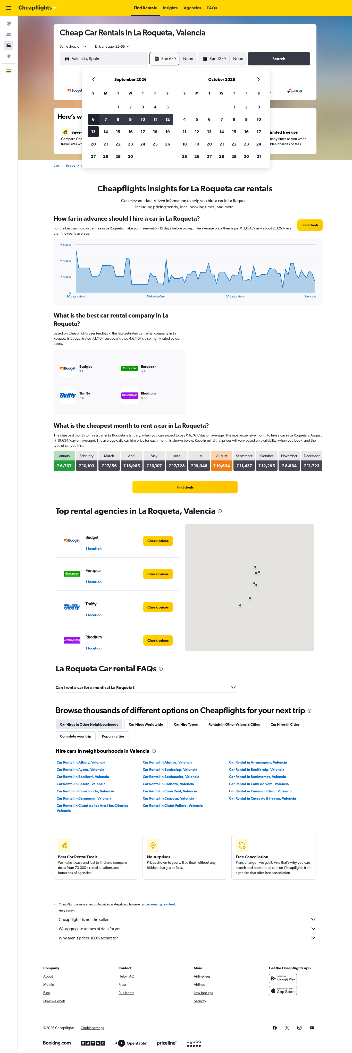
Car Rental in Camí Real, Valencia (170, 791)
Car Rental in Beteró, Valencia (81, 784)
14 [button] (106, 131)
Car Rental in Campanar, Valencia (84, 798)
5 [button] (167, 107)
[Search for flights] (8, 24)
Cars (57, 165)
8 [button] (118, 119)
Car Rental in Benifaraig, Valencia (256, 769)
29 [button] (118, 156)
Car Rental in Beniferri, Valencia (83, 777)
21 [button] (106, 144)
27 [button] (93, 156)
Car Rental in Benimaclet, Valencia (171, 777)
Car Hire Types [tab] (186, 724)
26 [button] (167, 144)
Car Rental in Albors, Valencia (81, 762)
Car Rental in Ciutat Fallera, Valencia (173, 805)
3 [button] (142, 107)
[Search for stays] (8, 34)
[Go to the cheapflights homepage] (38, 8)
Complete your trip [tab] (75, 736)
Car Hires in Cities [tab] (285, 724)
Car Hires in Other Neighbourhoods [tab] (89, 724)
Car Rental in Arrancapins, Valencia (258, 762)
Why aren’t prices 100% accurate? (88, 938)
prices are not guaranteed (158, 904)
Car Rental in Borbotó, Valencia (168, 784)
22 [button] (118, 144)
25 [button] (155, 144)
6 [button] (93, 119)
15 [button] (118, 131)
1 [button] (118, 107)
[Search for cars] (8, 45)
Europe (70, 165)
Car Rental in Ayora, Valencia (80, 769)
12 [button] (167, 119)
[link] (310, 225)
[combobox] (73, 46)
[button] (8, 8)
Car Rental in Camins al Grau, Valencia (260, 791)
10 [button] (143, 119)
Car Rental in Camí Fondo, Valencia (85, 791)
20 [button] (93, 144)
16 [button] (130, 131)
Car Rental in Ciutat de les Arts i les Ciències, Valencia (93, 808)
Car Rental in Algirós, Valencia (167, 762)
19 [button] (167, 131)
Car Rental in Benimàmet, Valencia (257, 777)
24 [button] (142, 144)
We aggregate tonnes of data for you (90, 928)
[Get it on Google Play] (283, 978)
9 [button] (130, 119)
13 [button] (93, 131)
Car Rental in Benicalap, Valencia (170, 769)
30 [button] (130, 156)
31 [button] (259, 156)
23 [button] (130, 144)
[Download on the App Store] (283, 990)
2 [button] (130, 107)
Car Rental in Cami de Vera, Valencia (259, 784)
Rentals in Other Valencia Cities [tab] (234, 724)
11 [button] (155, 119)
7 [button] (105, 119)
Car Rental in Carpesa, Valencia (168, 798)
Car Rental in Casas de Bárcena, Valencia (262, 798)
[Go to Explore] (8, 56)
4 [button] (155, 107)
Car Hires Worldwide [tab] (146, 724)
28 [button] (105, 156)
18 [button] (155, 131)
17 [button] (143, 131)
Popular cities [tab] (113, 736)
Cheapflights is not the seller (83, 919)
